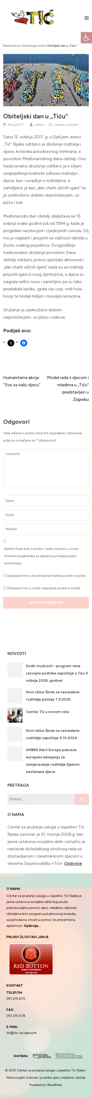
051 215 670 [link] (15, 999)
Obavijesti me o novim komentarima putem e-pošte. (46, 576)
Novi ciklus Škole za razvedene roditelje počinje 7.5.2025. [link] (53, 695)
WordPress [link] (54, 1085)
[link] (86, 37)
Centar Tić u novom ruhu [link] (47, 712)
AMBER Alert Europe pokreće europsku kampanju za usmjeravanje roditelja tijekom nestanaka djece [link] (53, 761)
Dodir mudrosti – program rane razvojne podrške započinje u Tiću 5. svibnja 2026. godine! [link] (57, 673)
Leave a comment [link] (66, 125)
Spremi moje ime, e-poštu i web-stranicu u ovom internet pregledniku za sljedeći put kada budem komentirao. (41, 556)
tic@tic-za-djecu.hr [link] (21, 1033)
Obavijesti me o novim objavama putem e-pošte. (44, 588)
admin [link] (39, 125)
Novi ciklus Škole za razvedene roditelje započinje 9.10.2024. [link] (53, 734)
